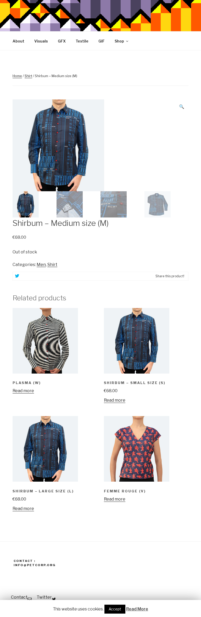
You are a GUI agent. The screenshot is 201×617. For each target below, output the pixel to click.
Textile (82, 41)
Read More (137, 609)
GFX (62, 41)
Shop (119, 41)
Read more (23, 390)
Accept (115, 609)
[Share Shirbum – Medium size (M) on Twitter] (17, 276)
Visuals (41, 41)
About (18, 41)
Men (41, 264)
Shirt (28, 76)
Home (17, 76)
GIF (101, 41)
